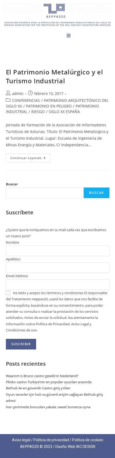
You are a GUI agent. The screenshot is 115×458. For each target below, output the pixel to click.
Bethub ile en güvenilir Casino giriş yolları (38, 388)
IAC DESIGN (85, 446)
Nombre (12, 242)
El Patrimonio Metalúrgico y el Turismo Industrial (54, 76)
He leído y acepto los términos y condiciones (48, 292)
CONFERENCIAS (26, 100)
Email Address (17, 275)
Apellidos (13, 259)
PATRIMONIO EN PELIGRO (49, 106)
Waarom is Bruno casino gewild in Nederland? (42, 375)
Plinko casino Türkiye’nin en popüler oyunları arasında (48, 382)
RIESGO (38, 111)
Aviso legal (21, 440)
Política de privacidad (51, 440)
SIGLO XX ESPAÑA (64, 111)
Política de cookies (87, 440)
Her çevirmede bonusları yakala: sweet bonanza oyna (48, 407)
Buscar (12, 184)
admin (18, 93)
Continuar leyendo (30, 156)
